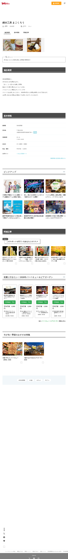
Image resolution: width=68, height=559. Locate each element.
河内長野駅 (22, 380)
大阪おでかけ (35, 551)
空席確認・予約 (9, 302)
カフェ (47, 380)
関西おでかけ (20, 551)
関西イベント (28, 551)
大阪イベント (43, 551)
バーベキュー (46, 321)
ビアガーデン (55, 321)
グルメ (39, 380)
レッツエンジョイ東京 (10, 551)
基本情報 (8, 115)
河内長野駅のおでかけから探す (55, 551)
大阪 (31, 380)
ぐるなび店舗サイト (22, 153)
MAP (35, 132)
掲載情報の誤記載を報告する (58, 158)
